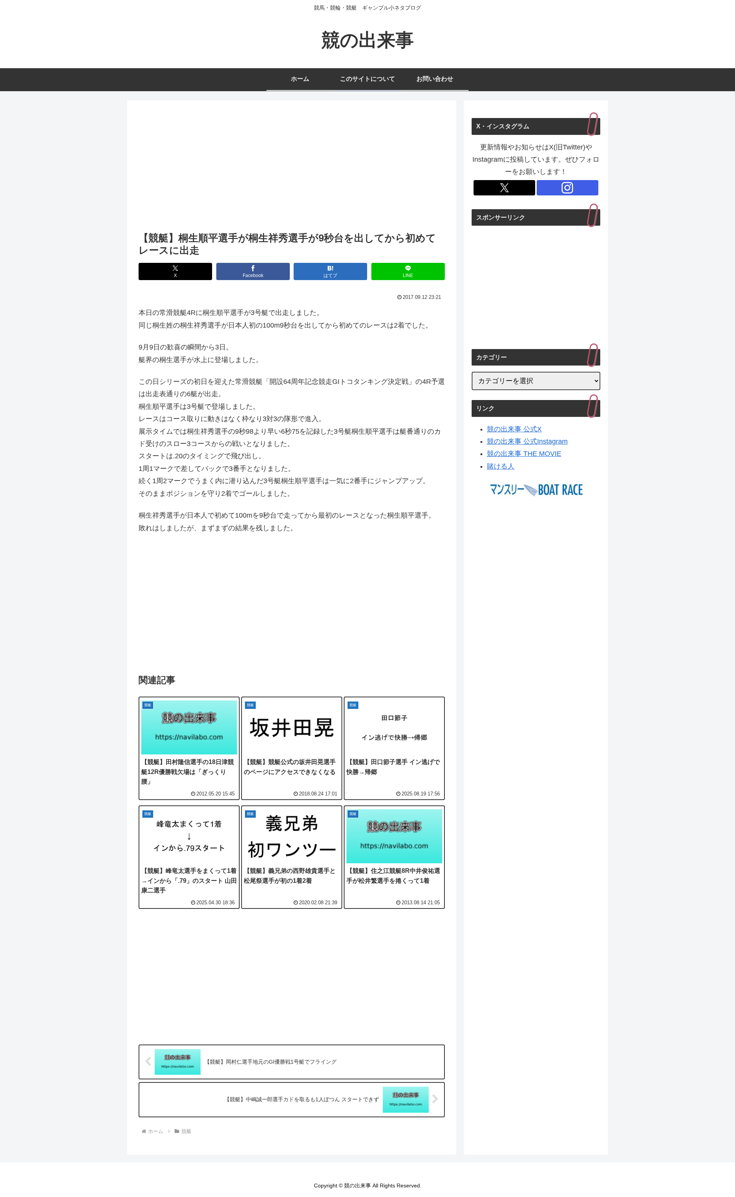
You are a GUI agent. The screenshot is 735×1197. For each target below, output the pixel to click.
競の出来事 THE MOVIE (524, 453)
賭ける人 (500, 466)
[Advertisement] (292, 168)
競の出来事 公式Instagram (527, 441)
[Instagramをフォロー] (567, 187)
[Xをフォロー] (504, 187)
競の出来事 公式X (514, 429)
